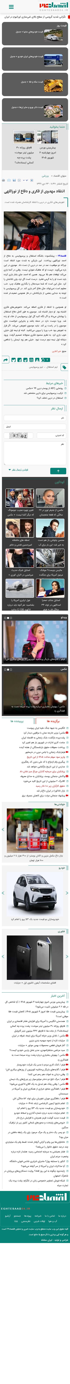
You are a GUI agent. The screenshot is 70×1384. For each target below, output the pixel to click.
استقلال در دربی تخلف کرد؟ (50, 398)
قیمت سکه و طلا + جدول (32, 82)
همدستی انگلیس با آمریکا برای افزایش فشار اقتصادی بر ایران (36, 1021)
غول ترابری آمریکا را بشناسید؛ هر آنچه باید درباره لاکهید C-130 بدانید (21, 605)
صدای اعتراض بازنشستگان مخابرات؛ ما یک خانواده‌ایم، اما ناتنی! (34, 858)
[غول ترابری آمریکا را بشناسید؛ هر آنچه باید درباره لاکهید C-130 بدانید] (20, 588)
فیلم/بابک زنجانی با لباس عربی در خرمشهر (45, 752)
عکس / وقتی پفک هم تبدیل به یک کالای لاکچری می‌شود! (37, 711)
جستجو (17, 1216)
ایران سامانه (46, 1240)
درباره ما (62, 1216)
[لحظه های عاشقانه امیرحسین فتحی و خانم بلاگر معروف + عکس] (20, 528)
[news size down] (19, 180)
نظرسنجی (25, 1221)
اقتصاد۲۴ (62, 256)
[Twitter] (13, 360)
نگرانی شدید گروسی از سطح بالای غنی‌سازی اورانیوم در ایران (35, 17)
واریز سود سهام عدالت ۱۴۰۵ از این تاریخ (46, 757)
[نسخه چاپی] (3, 180)
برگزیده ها (53, 721)
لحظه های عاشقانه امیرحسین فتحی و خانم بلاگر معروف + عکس (21, 545)
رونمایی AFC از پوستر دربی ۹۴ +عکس (44, 388)
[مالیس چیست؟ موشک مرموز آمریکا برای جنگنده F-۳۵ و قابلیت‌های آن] (50, 558)
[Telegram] (25, 360)
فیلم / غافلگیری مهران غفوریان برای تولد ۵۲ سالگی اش (39, 1099)
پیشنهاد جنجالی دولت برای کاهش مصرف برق (43, 796)
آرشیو (7, 1216)
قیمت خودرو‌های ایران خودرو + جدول (26, 56)
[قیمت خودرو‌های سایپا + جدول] (53, 36)
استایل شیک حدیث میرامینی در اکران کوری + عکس (20, 575)
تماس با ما (50, 1216)
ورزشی (45, 176)
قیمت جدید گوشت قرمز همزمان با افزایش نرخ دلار (40, 1118)
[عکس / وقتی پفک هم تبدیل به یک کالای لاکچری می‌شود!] (35, 693)
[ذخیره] (14, 180)
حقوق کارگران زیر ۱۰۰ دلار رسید (50, 786)
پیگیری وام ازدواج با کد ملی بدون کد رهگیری (43, 762)
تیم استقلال (52, 367)
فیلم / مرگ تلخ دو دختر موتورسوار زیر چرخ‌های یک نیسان (37, 659)
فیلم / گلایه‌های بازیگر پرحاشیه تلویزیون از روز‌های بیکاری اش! (35, 1070)
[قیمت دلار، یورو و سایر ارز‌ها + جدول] (53, 111)
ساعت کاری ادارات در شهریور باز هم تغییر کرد (43, 743)
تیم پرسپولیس (36, 367)
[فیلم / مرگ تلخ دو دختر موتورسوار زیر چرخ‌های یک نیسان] (35, 642)
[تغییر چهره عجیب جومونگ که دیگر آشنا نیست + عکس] (20, 498)
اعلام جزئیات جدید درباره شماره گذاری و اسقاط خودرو (35, 919)
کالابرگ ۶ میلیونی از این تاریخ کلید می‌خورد (44, 781)
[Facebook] (19, 360)
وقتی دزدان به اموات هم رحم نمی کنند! (46, 1074)
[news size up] (32, 180)
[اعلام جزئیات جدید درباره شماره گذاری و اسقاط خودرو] (35, 894)
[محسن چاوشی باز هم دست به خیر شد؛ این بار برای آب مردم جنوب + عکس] (50, 528)
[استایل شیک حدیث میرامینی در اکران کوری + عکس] (20, 558)
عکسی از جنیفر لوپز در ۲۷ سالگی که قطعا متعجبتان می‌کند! (51, 515)
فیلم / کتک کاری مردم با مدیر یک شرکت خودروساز (41, 1065)
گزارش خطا (37, 360)
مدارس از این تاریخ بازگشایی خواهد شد (46, 767)
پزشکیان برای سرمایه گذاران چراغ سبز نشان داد (42, 772)
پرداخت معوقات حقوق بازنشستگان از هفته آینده (42, 747)
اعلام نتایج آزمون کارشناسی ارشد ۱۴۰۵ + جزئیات (42, 1103)
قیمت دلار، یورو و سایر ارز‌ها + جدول (27, 107)
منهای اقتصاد (59, 176)
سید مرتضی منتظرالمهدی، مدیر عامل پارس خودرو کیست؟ (37, 1050)
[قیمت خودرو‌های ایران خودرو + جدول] (53, 60)
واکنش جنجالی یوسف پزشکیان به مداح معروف (42, 776)
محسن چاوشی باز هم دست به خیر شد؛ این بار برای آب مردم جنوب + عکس (51, 545)
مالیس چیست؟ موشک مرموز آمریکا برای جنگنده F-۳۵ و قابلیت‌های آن (51, 575)
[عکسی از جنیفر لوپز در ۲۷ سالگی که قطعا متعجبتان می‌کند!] (50, 498)
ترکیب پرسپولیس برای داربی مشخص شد (43, 393)
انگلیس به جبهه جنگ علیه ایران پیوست (46, 728)
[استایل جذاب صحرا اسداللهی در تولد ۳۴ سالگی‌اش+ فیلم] (50, 588)
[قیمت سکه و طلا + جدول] (53, 86)
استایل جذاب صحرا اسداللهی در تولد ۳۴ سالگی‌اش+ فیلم (51, 605)
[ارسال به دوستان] (9, 180)
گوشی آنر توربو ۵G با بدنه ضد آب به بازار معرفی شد (35, 983)
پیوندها (27, 1216)
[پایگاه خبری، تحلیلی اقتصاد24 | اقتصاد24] (48, 5)
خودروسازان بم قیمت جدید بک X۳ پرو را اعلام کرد (41, 1108)
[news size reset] (25, 180)
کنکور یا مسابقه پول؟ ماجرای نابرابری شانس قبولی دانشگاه (37, 1161)
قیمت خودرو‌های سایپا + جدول (29, 32)
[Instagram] (31, 360)
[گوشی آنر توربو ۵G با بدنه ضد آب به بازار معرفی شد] (35, 957)
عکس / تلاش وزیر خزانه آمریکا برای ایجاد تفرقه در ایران (38, 1036)
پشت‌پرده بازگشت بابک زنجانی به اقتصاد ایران (43, 738)
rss (16, 1221)
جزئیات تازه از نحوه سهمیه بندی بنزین (47, 1041)
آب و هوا (52, 1221)
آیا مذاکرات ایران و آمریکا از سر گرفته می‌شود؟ (43, 1166)
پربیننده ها (17, 721)
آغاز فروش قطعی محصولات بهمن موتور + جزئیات (41, 1045)
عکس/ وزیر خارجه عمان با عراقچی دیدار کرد (44, 733)
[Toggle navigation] (7, 7)
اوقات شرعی (39, 1221)
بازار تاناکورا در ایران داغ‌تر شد (51, 791)
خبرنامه (38, 1216)
